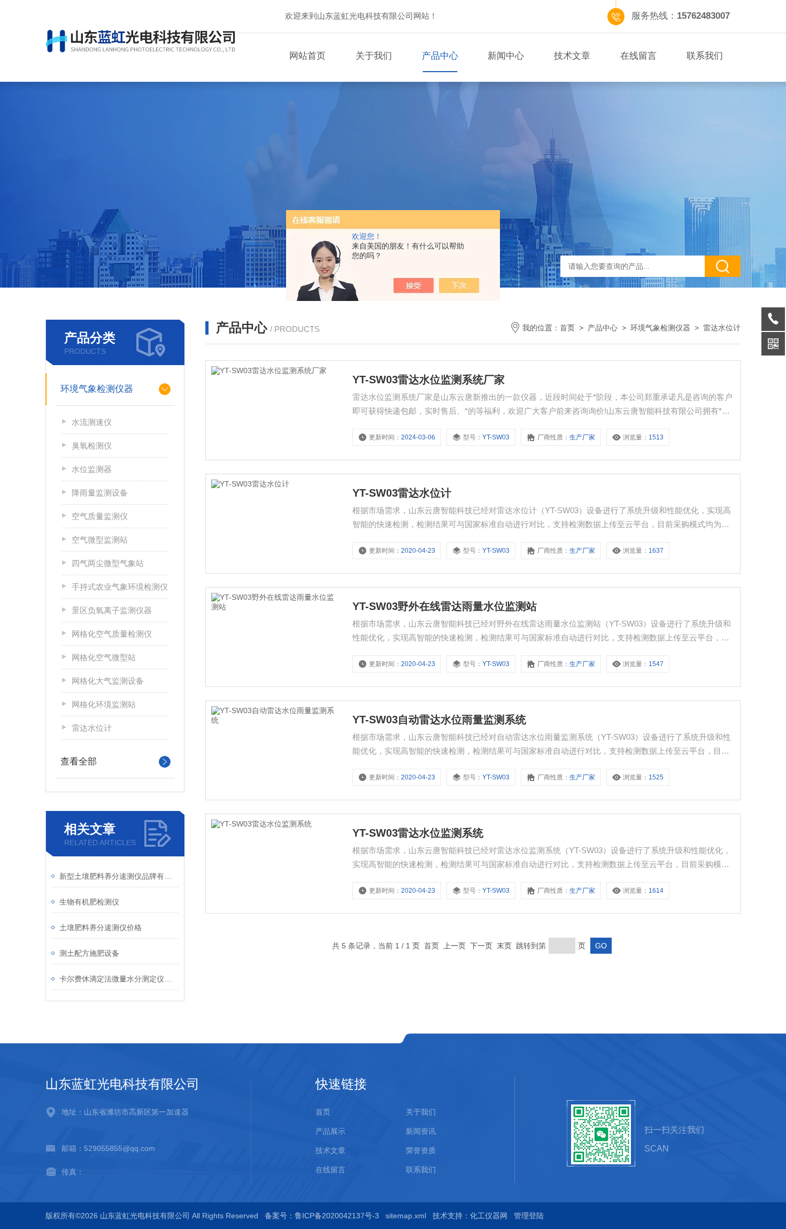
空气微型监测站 (100, 539)
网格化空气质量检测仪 (112, 633)
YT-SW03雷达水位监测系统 (417, 833)
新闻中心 (506, 56)
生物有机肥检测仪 (89, 902)
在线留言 (638, 56)
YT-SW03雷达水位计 (401, 493)
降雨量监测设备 (100, 492)
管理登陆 (529, 1215)
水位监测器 (92, 469)
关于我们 (374, 56)
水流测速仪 (92, 422)
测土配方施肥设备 (89, 953)
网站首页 (307, 56)
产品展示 (330, 1131)
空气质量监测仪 (100, 516)
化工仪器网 (488, 1215)
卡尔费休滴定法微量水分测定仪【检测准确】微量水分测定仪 (119, 979)
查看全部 (78, 761)
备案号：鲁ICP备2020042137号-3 (322, 1215)
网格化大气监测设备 (108, 680)
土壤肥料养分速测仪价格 (100, 927)
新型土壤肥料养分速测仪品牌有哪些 (119, 876)
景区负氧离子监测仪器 (112, 610)
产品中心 (440, 56)
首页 (567, 327)
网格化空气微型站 (104, 657)
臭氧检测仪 (92, 445)
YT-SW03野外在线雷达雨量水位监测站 (444, 606)
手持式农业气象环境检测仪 (120, 586)
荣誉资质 (421, 1150)
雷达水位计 (92, 727)
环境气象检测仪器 (96, 389)
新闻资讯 (421, 1131)
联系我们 (705, 56)
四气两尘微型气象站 (108, 563)
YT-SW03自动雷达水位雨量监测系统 (439, 719)
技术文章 (572, 56)
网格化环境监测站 (104, 704)
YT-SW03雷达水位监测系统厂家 (428, 379)
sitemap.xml (406, 1215)
